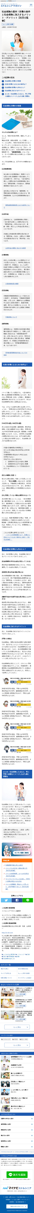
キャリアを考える (6, 973)
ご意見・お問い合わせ (10, 1197)
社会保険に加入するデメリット (15, 90)
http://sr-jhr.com (7, 933)
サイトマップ (25, 1199)
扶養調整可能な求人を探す (14, 865)
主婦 (28, 954)
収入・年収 (24, 1039)
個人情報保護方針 (20, 1202)
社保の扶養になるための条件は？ (16, 84)
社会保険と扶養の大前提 (13, 81)
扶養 (18, 956)
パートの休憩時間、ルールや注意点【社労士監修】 (17, 875)
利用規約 (8, 1199)
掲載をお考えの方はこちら (17, 1206)
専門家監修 (11, 956)
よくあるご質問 (16, 1199)
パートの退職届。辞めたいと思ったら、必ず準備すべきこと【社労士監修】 (17, 886)
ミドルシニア (21, 954)
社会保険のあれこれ (9, 958)
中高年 (16, 1039)
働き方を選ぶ (5, 968)
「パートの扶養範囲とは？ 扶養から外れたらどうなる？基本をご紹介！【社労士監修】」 (17, 537)
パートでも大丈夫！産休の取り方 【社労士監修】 (16, 869)
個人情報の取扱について (23, 1197)
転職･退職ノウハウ (6, 978)
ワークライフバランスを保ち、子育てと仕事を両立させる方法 (18, 880)
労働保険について (11, 317)
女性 (4, 956)
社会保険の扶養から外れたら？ (15, 87)
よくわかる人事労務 (9, 954)
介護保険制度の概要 (11, 284)
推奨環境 (12, 1202)
